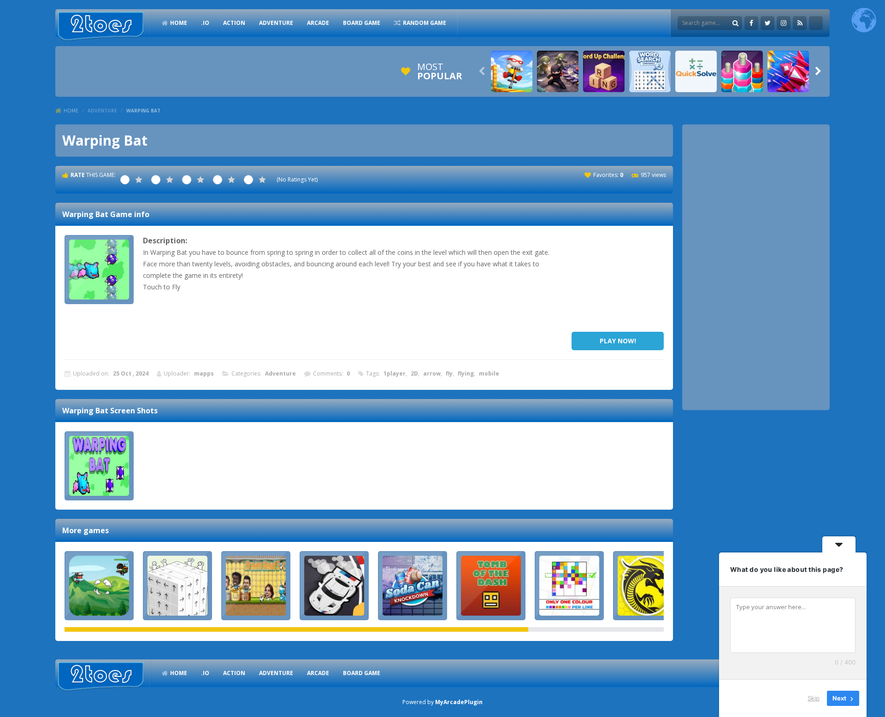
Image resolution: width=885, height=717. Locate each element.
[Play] (511, 71)
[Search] (735, 23)
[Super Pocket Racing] (334, 585)
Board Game (361, 23)
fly (449, 373)
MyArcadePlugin (459, 702)
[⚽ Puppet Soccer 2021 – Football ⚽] (255, 585)
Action (234, 23)
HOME (178, 23)
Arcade (318, 23)
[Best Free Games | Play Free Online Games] (100, 26)
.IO (205, 23)
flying (466, 373)
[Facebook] (751, 23)
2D (414, 373)
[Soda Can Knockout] (412, 585)
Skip (814, 698)
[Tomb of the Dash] (490, 585)
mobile (489, 373)
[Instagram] (784, 23)
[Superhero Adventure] (99, 585)
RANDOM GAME (424, 23)
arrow (432, 373)
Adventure (276, 23)
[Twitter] (767, 23)
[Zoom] (99, 465)
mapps (204, 373)
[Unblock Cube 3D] (177, 585)
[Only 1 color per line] (569, 585)
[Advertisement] (618, 281)
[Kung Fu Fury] (647, 585)
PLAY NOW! (618, 340)
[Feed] (800, 23)
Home (71, 110)
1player (395, 373)
